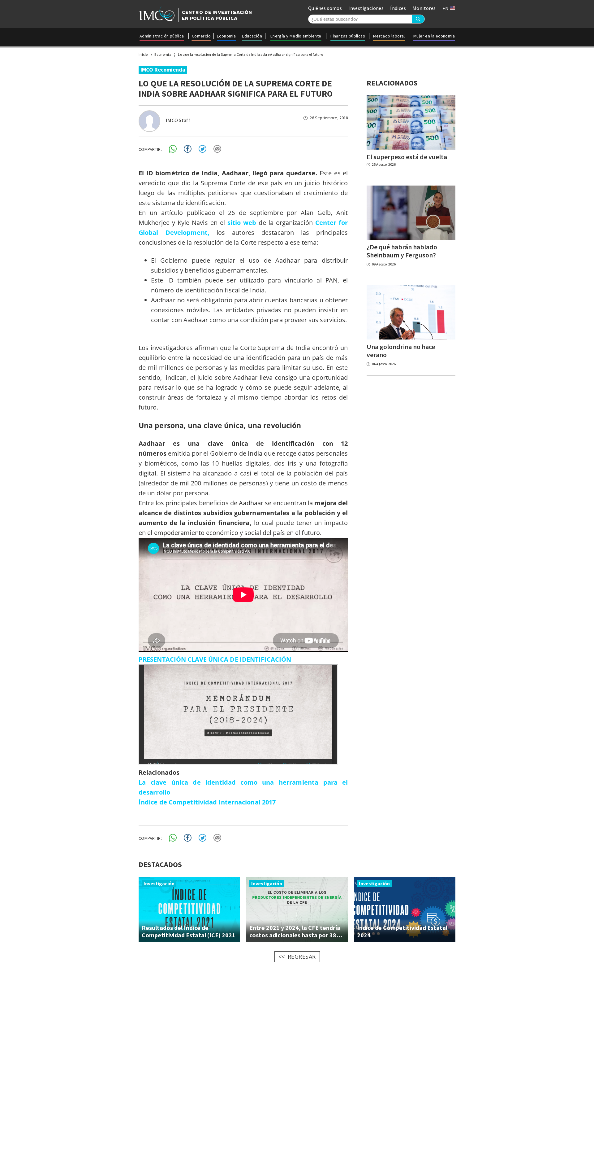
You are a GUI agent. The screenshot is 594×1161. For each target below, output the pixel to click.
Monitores (424, 8)
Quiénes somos (325, 8)
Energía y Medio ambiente (295, 36)
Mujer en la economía (434, 36)
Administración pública (162, 36)
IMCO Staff (178, 120)
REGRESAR (302, 956)
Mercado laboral (389, 36)
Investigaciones (366, 8)
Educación (252, 36)
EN (446, 8)
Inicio (143, 54)
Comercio (201, 36)
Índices (398, 8)
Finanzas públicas (347, 36)
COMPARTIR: (150, 149)
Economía (226, 36)
